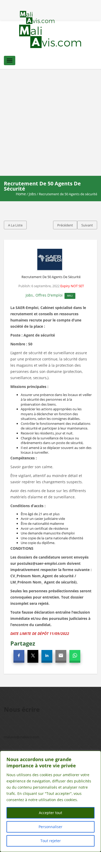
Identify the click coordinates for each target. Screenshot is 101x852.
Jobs (32, 193)
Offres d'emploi (49, 295)
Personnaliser (50, 826)
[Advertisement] (50, 122)
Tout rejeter (50, 840)
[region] (50, 801)
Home (21, 193)
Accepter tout (50, 812)
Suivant (87, 225)
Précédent (65, 225)
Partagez (22, 643)
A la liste (15, 225)
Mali (70, 295)
